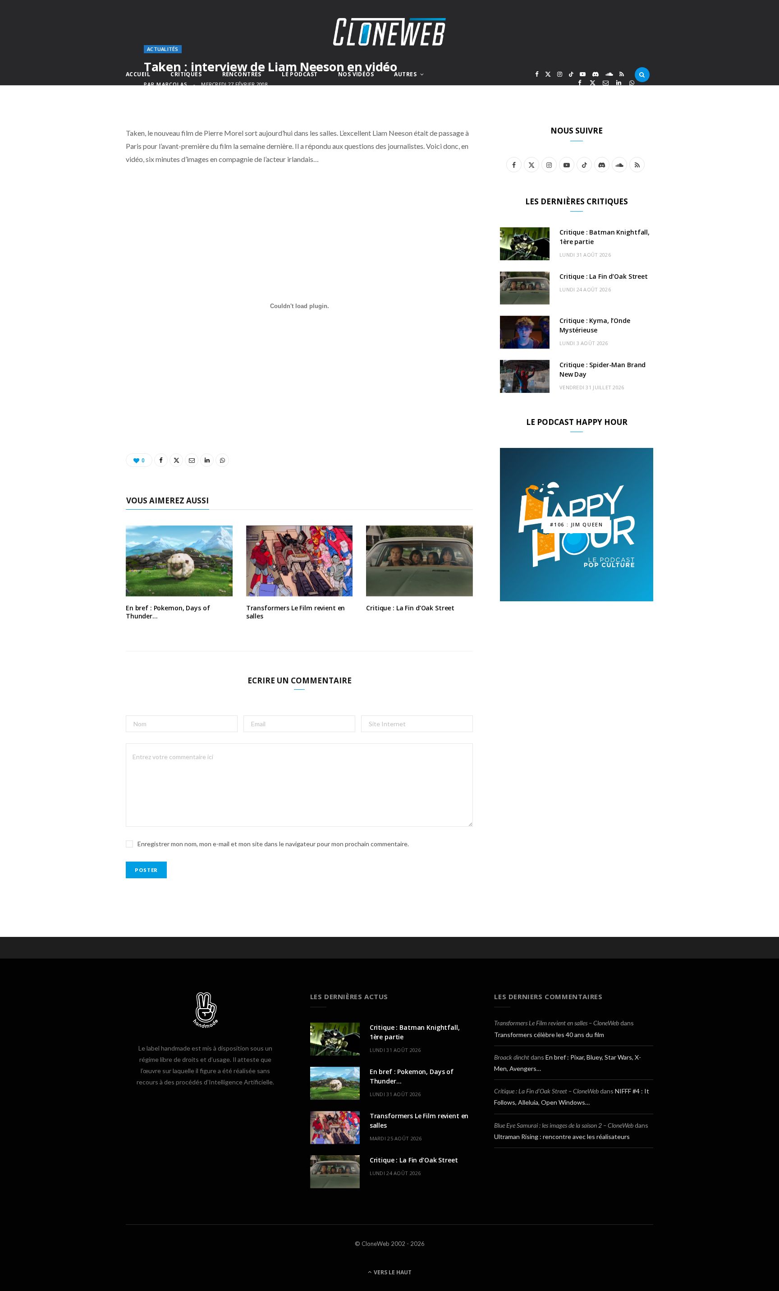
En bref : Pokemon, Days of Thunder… (168, 612)
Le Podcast (299, 74)
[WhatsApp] (631, 83)
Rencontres (241, 74)
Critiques (186, 74)
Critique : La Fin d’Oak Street (410, 608)
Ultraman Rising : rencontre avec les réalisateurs (562, 1136)
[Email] (605, 83)
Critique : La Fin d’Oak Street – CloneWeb (546, 1091)
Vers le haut (392, 1272)
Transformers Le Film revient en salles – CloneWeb (556, 1023)
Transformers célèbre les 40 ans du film (549, 1034)
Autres (405, 74)
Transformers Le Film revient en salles (295, 612)
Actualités (163, 49)
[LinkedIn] (618, 83)
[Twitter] (592, 83)
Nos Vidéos (356, 74)
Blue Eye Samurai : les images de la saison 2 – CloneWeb (563, 1125)
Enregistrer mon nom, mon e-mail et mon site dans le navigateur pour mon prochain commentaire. (273, 844)
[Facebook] (579, 83)
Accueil (138, 74)
